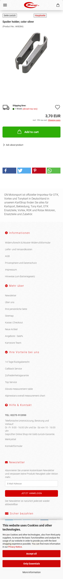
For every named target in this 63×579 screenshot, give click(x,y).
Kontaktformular (14, 446)
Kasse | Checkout (14, 322)
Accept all (31, 553)
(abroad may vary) (30, 109)
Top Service (11, 382)
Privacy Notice (15, 547)
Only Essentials (31, 563)
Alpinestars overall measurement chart (25, 395)
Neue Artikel (11, 329)
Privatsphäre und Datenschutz (21, 263)
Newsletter (10, 295)
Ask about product (14, 145)
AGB (7, 256)
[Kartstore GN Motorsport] (32, 5)
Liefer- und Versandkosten (18, 249)
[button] (9, 171)
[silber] (31, 53)
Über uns (9, 302)
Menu (5, 5)
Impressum (11, 269)
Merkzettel (10, 439)
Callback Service (13, 368)
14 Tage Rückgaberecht (17, 362)
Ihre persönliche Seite (16, 309)
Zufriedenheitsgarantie (17, 375)
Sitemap (9, 315)
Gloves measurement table (19, 389)
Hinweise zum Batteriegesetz (20, 276)
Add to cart (31, 132)
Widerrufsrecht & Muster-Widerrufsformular (28, 242)
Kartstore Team (13, 342)
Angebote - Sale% (14, 336)
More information (32, 572)
